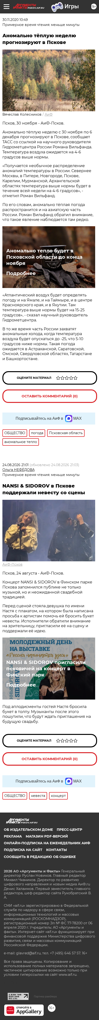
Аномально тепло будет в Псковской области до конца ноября (44, 257)
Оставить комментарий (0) (50, 396)
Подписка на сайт (23, 850)
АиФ (49, 114)
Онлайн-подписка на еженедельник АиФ (47, 843)
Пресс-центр (69, 829)
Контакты (56, 850)
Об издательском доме (28, 829)
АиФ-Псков (12, 564)
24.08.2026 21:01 (15, 465)
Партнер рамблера (45, 996)
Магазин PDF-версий (47, 836)
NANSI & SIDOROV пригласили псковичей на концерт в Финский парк (46, 668)
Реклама (13, 836)
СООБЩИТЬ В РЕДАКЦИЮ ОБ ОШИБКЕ (40, 857)
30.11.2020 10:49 (15, 20)
